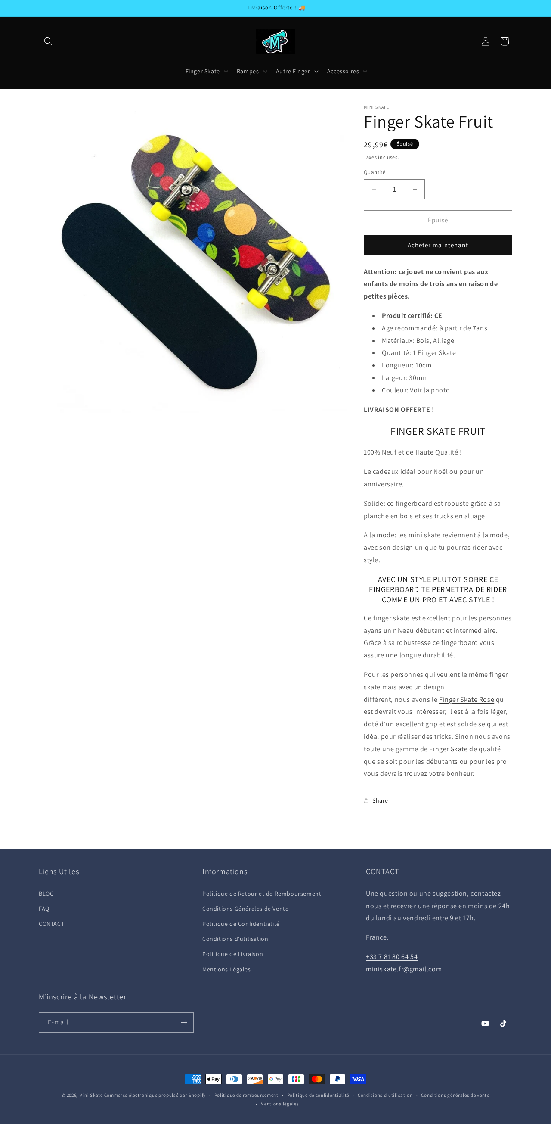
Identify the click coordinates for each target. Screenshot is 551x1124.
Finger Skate (448, 748)
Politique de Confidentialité (241, 924)
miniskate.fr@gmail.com (404, 969)
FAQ (44, 908)
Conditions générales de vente (455, 1095)
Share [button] (380, 800)
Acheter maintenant (438, 245)
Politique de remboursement (246, 1095)
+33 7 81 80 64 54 (392, 956)
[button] (48, 41)
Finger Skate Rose (466, 699)
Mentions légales (279, 1104)
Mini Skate (91, 1095)
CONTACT (51, 924)
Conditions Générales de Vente (245, 908)
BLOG (46, 893)
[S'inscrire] (183, 1022)
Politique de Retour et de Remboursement (261, 893)
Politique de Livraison (232, 954)
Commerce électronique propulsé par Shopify (155, 1095)
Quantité (374, 172)
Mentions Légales (226, 969)
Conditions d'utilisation (235, 939)
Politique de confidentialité (318, 1095)
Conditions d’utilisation (385, 1095)
